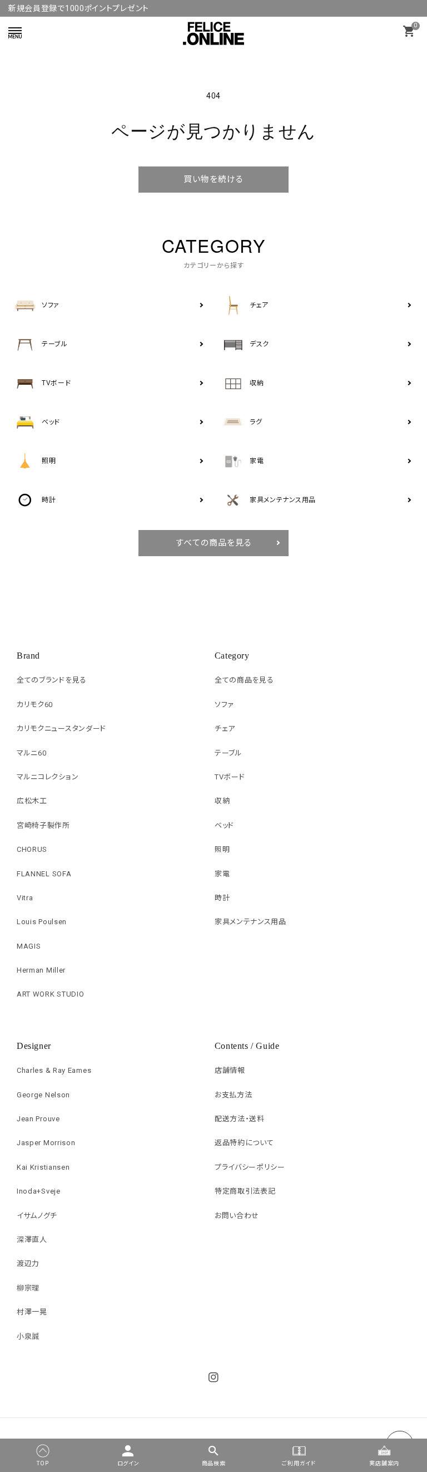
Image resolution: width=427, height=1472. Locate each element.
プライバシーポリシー (250, 1167)
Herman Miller (41, 970)
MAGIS (29, 946)
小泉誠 (28, 1336)
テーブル (228, 753)
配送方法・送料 (240, 1119)
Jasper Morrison (46, 1143)
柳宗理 (28, 1288)
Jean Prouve (38, 1119)
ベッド (224, 825)
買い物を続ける (213, 179)
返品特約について (244, 1143)
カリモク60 (35, 704)
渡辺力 (28, 1263)
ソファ (224, 704)
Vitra (25, 898)
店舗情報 (230, 1070)
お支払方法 (233, 1095)
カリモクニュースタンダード (61, 728)
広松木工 (32, 801)
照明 (222, 849)
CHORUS (32, 849)
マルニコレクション (47, 777)
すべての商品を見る (214, 543)
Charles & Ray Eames (54, 1070)
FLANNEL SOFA (44, 874)
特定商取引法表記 (245, 1191)
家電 (222, 874)
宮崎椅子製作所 (43, 825)
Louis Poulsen (42, 921)
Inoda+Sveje (39, 1191)
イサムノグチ (37, 1215)
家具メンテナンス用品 (250, 921)
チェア (225, 728)
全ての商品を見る (244, 680)
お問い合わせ (237, 1215)
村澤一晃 (32, 1312)
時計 (222, 898)
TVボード (230, 777)
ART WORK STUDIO (51, 994)
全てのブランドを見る (52, 680)
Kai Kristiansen (43, 1167)
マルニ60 (32, 753)
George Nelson (43, 1095)
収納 (222, 801)
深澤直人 (32, 1239)
